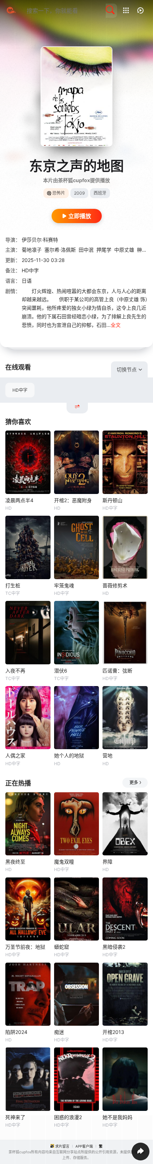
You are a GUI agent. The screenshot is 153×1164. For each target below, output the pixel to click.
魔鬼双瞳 (64, 862)
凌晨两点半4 (19, 500)
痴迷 (59, 1032)
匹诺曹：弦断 (117, 671)
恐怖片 (58, 193)
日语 (27, 281)
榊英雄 (144, 250)
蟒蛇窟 (61, 947)
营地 (107, 755)
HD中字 (19, 390)
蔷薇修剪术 (114, 585)
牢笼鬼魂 (64, 585)
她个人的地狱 (69, 755)
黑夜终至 (15, 862)
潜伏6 (60, 671)
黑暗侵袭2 (113, 947)
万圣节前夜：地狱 (25, 947)
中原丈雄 (124, 250)
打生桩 (12, 585)
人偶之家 (15, 755)
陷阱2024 (16, 1032)
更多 (134, 782)
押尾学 (103, 250)
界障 (107, 862)
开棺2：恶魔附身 (73, 500)
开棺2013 (113, 1032)
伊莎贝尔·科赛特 (40, 240)
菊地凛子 (32, 250)
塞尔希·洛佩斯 (60, 250)
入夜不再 (15, 671)
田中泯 (86, 250)
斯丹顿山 (112, 500)
